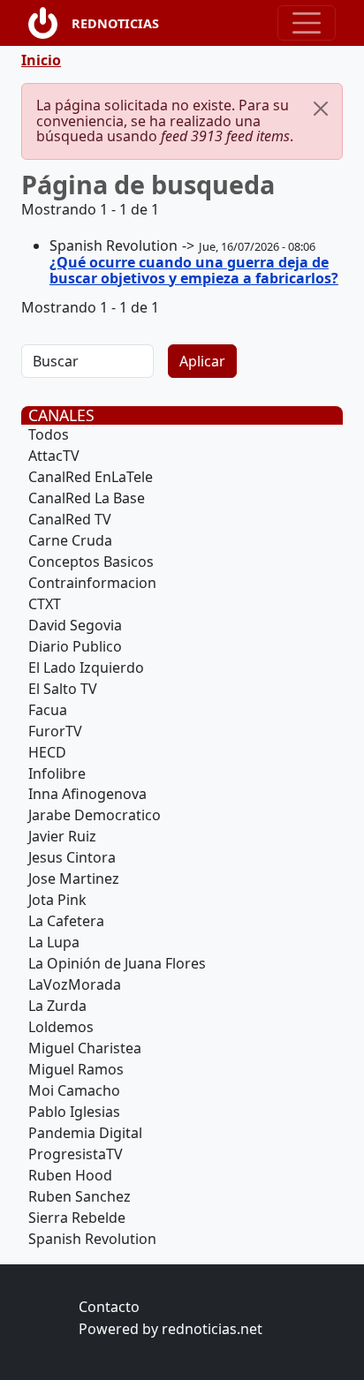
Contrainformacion (92, 582)
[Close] (321, 108)
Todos (48, 434)
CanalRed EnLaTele (90, 476)
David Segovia (75, 625)
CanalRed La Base (86, 498)
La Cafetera (66, 921)
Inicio (41, 60)
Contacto (109, 1306)
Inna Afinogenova (87, 793)
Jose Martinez (73, 878)
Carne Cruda (70, 540)
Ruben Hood (70, 1175)
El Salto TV (62, 688)
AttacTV (54, 455)
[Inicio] (50, 23)
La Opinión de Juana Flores (117, 963)
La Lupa (54, 942)
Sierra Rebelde (76, 1217)
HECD (47, 752)
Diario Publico (75, 646)
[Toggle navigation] (306, 23)
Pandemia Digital (85, 1132)
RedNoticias (115, 23)
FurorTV (55, 731)
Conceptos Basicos (91, 561)
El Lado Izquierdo (86, 667)
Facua (47, 710)
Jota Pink (57, 899)
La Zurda (57, 1005)
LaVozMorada (74, 984)
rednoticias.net (212, 1329)
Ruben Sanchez (79, 1196)
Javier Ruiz (62, 836)
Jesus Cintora (72, 857)
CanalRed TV (69, 519)
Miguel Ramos (76, 1069)
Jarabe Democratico (94, 815)
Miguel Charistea (84, 1048)
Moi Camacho (74, 1090)
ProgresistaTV (75, 1154)
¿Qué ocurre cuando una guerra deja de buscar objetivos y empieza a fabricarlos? (193, 270)
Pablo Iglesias (74, 1111)
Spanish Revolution (92, 1238)
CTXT (44, 604)
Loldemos (61, 1027)
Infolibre (57, 773)
